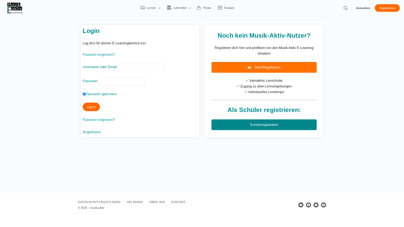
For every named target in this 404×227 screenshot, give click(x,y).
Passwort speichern (101, 94)
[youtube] (323, 204)
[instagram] (316, 204)
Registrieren (387, 8)
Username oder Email (100, 67)
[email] (300, 204)
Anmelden (363, 8)
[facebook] (308, 204)
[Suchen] (345, 8)
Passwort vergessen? (99, 54)
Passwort (90, 81)
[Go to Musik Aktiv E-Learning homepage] (14, 7)
